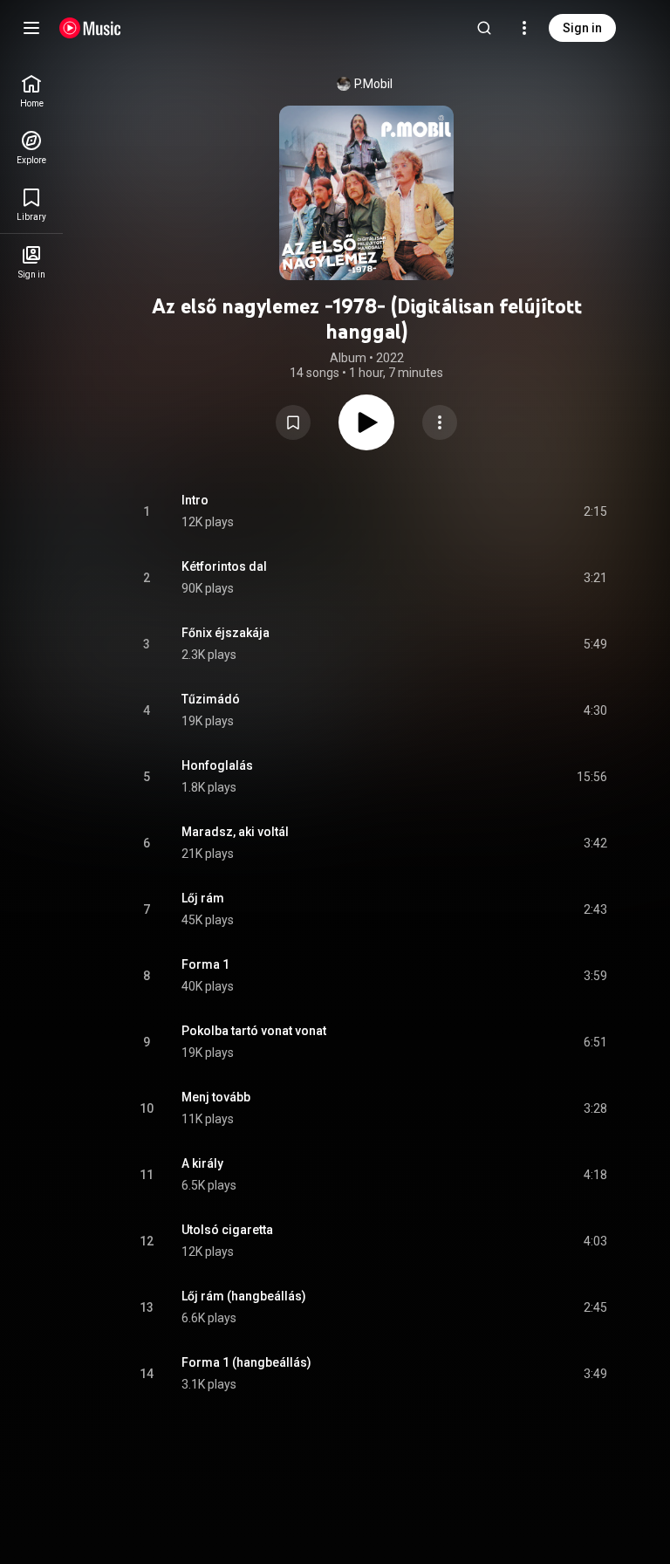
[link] (31, 91)
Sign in (582, 28)
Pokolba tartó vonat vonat (253, 1031)
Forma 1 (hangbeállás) (246, 1362)
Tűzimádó (210, 699)
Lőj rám (202, 898)
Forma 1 (205, 964)
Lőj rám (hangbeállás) (243, 1296)
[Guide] (31, 27)
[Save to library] (293, 422)
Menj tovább (215, 1097)
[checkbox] (595, 511)
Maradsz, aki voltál (235, 832)
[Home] (90, 27)
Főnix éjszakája (225, 633)
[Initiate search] (484, 28)
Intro (195, 500)
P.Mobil (373, 84)
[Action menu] (439, 422)
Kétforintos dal (224, 566)
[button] (293, 422)
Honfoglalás (217, 765)
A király (202, 1163)
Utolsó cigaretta (227, 1230)
